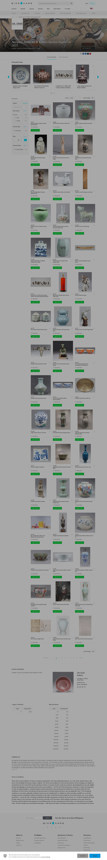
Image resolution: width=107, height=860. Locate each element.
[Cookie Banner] (53, 856)
